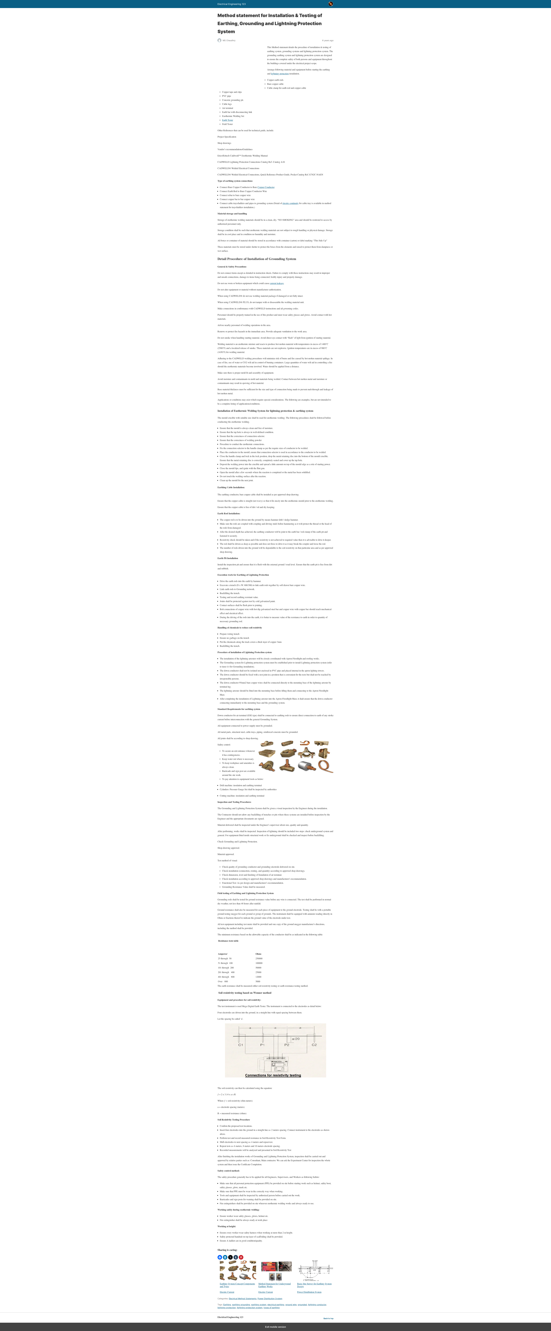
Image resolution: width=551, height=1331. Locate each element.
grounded (302, 1304)
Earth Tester (227, 119)
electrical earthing (275, 1304)
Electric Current (227, 1291)
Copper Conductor (266, 187)
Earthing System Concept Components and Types (237, 1285)
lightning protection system (249, 1307)
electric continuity (291, 203)
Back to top (328, 1318)
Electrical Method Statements (242, 1298)
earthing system (258, 1304)
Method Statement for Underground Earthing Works (274, 1285)
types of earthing (272, 1307)
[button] (220, 1257)
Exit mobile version (275, 1326)
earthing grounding (241, 1304)
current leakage (277, 283)
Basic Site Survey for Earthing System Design (314, 1285)
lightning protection (280, 73)
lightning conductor (317, 1304)
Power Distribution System (309, 1291)
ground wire (291, 1304)
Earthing (227, 1304)
